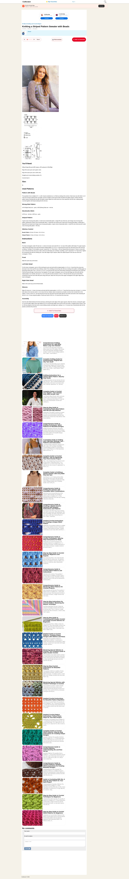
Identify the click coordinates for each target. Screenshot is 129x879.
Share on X (63, 315)
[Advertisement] (54, 53)
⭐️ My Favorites (51, 1)
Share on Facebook (47, 315)
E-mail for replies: (28, 836)
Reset (38, 39)
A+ (34, 39)
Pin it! (56, 315)
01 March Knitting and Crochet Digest (31, 23)
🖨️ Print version (56, 39)
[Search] (105, 1)
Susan (29, 31)
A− (24, 39)
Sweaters (35, 28)
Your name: (27, 831)
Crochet (24, 28)
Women (29, 28)
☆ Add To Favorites (79, 39)
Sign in (73, 1)
